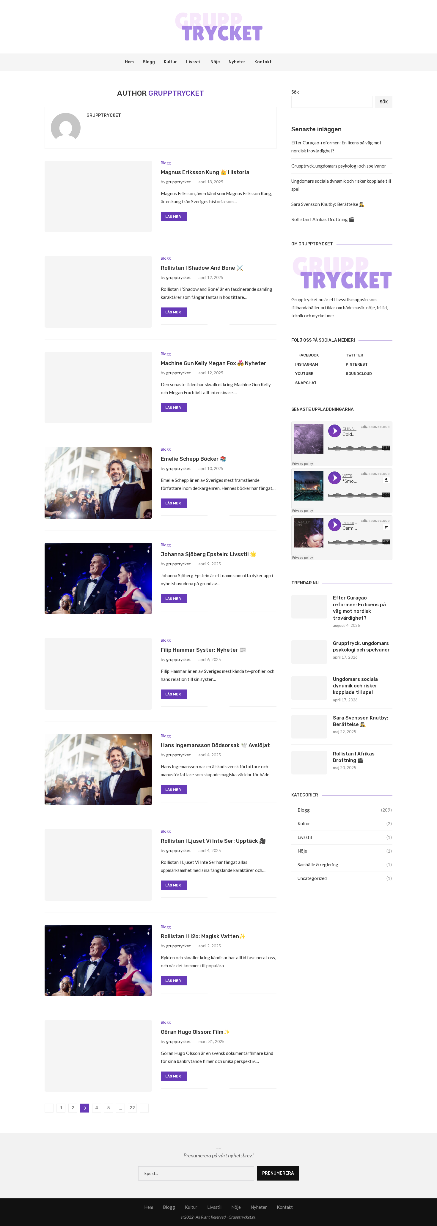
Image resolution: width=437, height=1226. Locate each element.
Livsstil (194, 61)
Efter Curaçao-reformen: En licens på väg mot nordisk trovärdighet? (359, 608)
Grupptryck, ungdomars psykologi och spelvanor (338, 165)
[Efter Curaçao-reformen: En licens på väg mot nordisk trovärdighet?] (309, 606)
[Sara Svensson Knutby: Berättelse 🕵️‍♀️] (309, 727)
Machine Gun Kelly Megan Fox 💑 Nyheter (213, 363)
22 (132, 1107)
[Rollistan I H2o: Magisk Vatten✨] (98, 960)
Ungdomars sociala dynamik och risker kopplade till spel (355, 685)
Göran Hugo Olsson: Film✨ (195, 1032)
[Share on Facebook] (216, 229)
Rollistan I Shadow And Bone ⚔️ (202, 268)
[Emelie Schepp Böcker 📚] (98, 482)
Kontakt (263, 61)
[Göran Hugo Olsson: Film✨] (98, 1055)
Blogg (149, 61)
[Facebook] (286, 62)
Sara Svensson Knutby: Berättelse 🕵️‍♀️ (328, 204)
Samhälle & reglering (345, 864)
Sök (295, 91)
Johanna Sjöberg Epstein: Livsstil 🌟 (209, 554)
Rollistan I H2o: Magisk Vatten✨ (203, 936)
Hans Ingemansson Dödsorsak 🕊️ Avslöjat (215, 745)
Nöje (215, 61)
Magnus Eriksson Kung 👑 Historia (205, 172)
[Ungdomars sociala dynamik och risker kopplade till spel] (309, 688)
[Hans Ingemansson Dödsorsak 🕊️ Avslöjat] (98, 769)
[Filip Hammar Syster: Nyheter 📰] (98, 673)
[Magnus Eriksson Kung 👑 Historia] (98, 196)
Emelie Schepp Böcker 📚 (194, 459)
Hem (129, 61)
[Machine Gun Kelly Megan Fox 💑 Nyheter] (98, 387)
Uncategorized (345, 878)
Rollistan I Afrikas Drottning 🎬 (322, 219)
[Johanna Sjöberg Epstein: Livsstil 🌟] (98, 578)
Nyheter (237, 61)
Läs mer (173, 216)
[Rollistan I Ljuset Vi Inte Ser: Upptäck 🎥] (98, 864)
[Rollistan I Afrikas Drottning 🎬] (309, 762)
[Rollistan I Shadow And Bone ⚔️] (98, 291)
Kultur (170, 61)
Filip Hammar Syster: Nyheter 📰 (203, 650)
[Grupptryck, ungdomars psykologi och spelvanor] (309, 652)
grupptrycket (104, 115)
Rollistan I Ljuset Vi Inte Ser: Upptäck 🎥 (213, 841)
